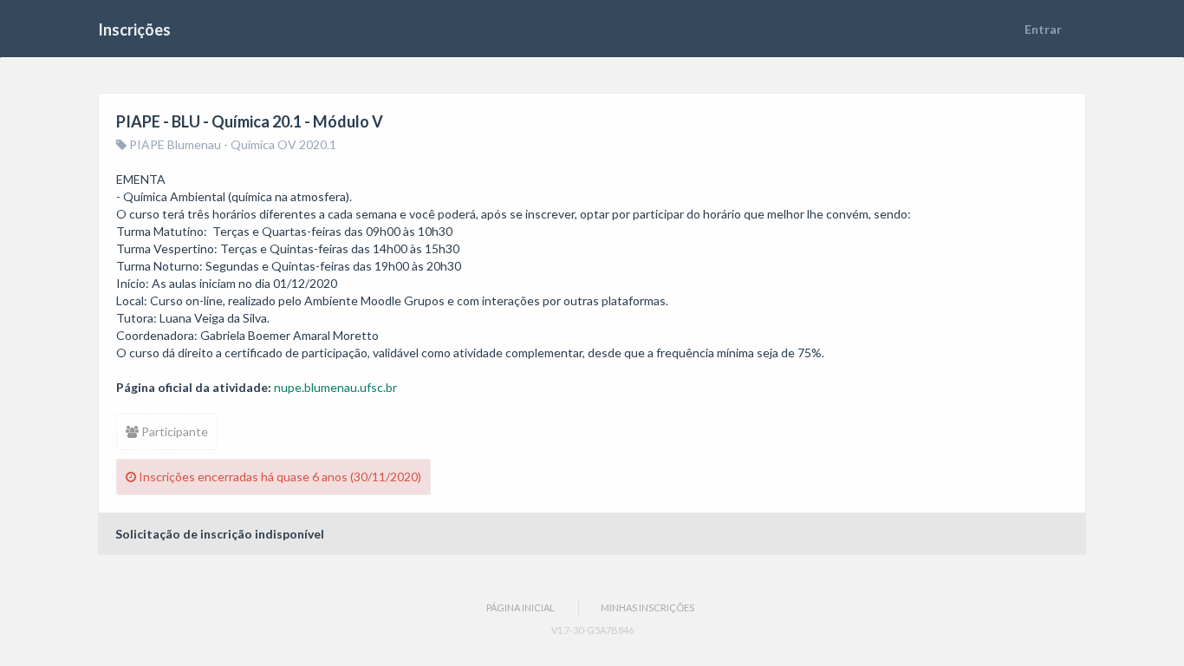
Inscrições (134, 29)
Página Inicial (520, 607)
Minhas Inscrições (647, 607)
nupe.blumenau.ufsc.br (335, 387)
